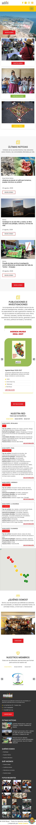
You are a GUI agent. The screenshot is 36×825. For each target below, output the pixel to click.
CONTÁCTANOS (8, 714)
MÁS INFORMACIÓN (28, 443)
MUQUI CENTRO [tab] (19, 419)
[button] (0, 26)
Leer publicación (10, 390)
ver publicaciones (18, 404)
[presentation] (2, 359)
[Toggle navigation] (32, 8)
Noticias (11, 178)
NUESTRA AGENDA (18, 63)
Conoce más (18, 640)
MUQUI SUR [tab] (27, 419)
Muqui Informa (5, 178)
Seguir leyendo (9, 32)
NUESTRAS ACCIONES (18, 96)
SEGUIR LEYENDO (9, 192)
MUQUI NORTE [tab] (9, 419)
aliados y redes (18, 126)
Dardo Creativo (23, 823)
